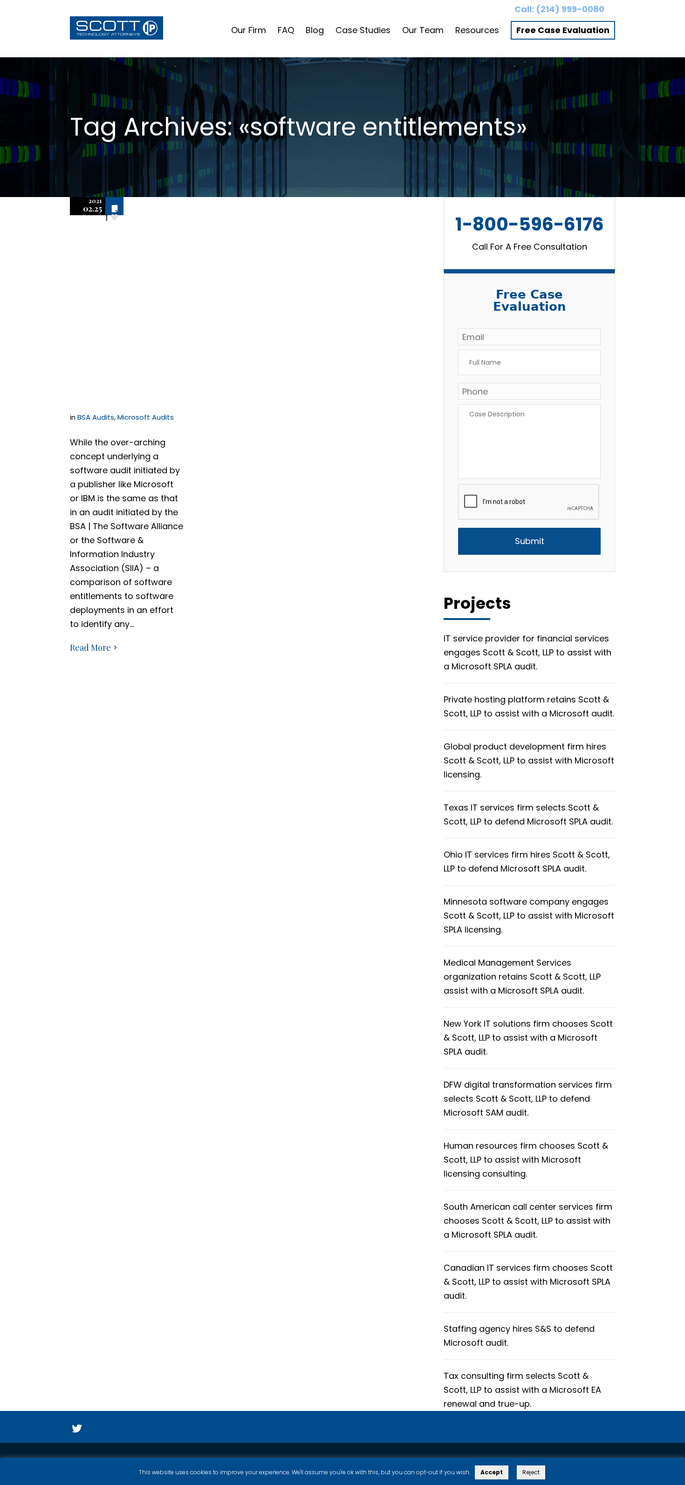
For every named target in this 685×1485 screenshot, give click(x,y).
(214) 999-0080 (570, 9)
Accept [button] (491, 1472)
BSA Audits (95, 417)
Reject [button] (531, 1472)
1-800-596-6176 (529, 224)
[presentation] (529, 502)
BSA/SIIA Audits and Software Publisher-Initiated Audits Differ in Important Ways (126, 312)
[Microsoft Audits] (116, 30)
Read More (90, 647)
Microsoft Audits (145, 417)
